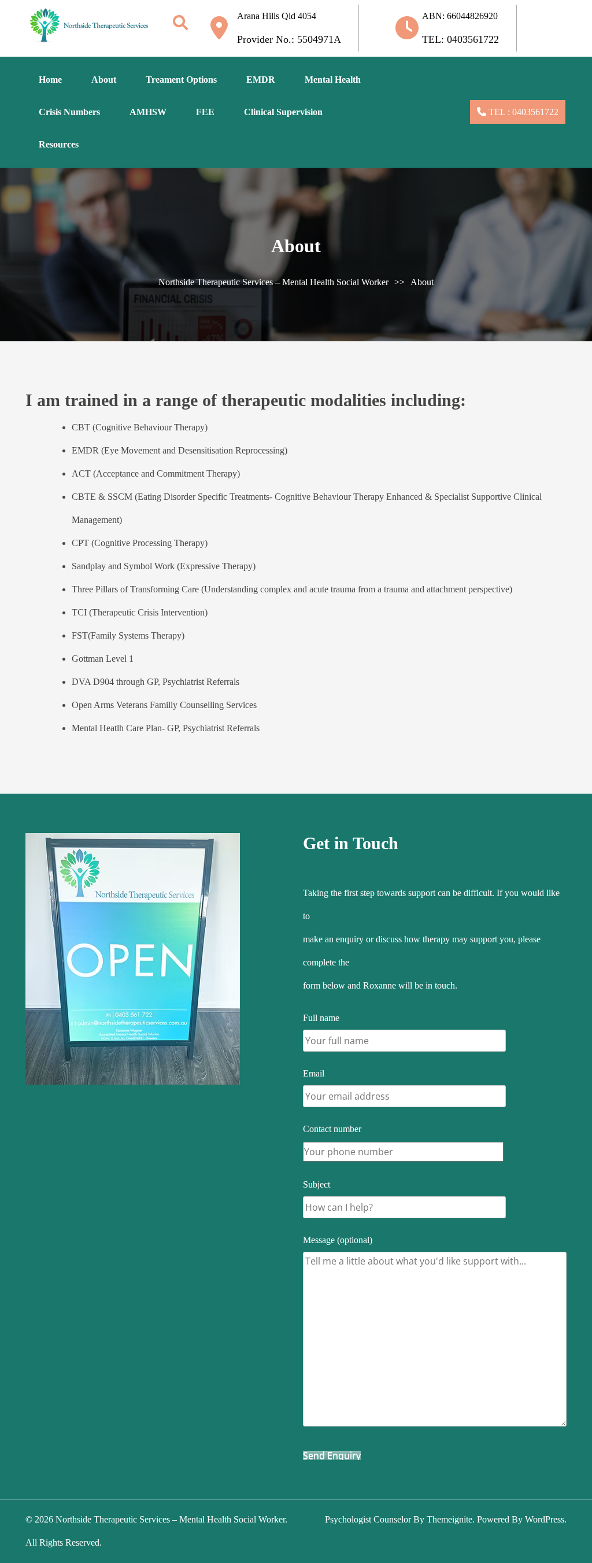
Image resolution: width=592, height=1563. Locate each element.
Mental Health (333, 79)
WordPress (544, 1519)
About (103, 79)
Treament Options (181, 79)
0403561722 (534, 112)
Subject (316, 1184)
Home (50, 79)
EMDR (260, 79)
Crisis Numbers (69, 112)
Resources (59, 144)
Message (337, 1240)
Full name (321, 1018)
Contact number (332, 1129)
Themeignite (449, 1519)
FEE (205, 112)
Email (313, 1073)
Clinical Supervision (283, 112)
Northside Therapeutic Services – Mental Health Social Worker (273, 282)
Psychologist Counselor (368, 1519)
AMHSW (148, 112)
